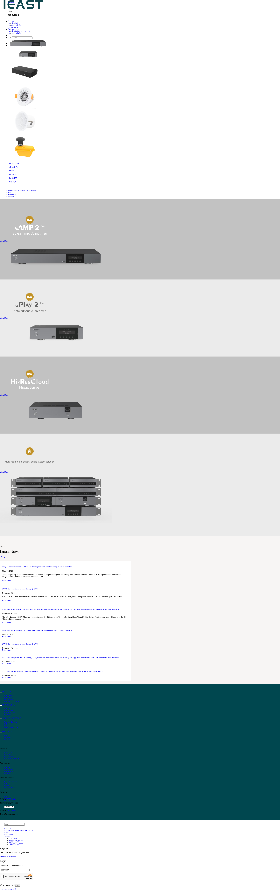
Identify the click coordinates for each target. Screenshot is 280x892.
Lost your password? (8, 889)
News (6, 735)
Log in (17, 885)
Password (4, 870)
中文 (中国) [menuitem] (16, 25)
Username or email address (11, 866)
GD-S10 (12, 182)
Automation (12, 194)
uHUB (11, 171)
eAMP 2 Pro (14, 163)
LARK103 (13, 178)
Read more (6, 580)
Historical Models (11, 728)
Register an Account (8, 856)
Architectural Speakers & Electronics (22, 190)
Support (11, 196)
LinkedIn (7, 739)
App (9, 192)
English (11, 21)
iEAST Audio (11, 799)
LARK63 (12, 174)
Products (11, 3)
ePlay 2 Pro (13, 167)
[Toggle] (1, 705)
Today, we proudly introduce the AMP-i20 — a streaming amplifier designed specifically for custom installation (37, 567)
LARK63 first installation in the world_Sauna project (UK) (20, 589)
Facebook (7, 737)
